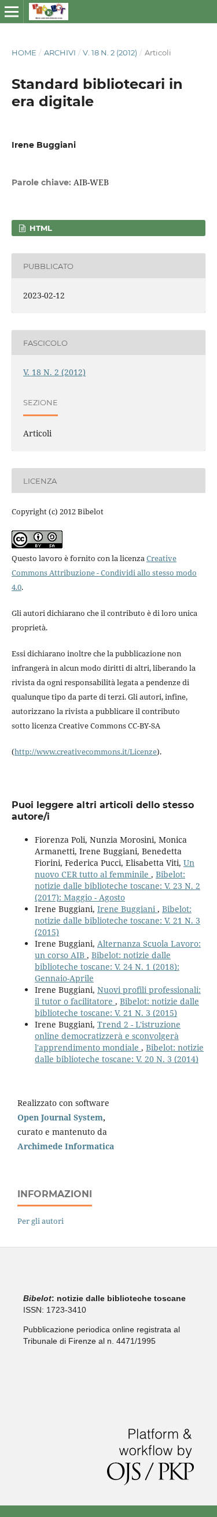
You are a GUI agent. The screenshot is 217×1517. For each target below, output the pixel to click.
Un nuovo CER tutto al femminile (114, 868)
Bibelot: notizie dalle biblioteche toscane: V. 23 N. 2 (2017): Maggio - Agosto (117, 886)
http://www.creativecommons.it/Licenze (85, 751)
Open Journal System (60, 1117)
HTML (39, 228)
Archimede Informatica (65, 1146)
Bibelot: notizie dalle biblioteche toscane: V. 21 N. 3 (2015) (117, 920)
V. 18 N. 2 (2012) (110, 52)
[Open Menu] (11, 11)
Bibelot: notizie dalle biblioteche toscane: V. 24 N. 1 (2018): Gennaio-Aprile (107, 967)
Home (24, 52)
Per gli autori (40, 1221)
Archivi (60, 52)
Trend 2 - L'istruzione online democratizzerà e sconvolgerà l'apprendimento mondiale (108, 1036)
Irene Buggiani (127, 908)
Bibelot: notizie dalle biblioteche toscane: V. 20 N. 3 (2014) (119, 1053)
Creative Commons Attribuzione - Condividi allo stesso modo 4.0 (104, 572)
